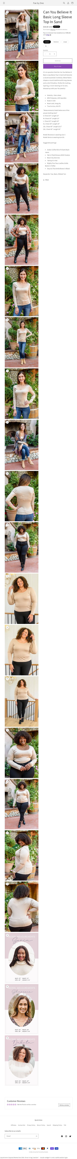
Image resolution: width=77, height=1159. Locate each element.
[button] (4, 3)
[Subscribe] (36, 1136)
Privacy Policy (31, 1125)
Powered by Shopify (43, 1152)
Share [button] (47, 180)
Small (48, 42)
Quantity (45, 50)
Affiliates (13, 1125)
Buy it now (57, 66)
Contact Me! (21, 1125)
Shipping (52, 29)
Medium (57, 42)
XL (47, 46)
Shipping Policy (57, 1125)
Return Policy (41, 1125)
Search (49, 1125)
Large (66, 42)
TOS (65, 1125)
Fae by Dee (35, 1152)
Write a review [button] (64, 1105)
